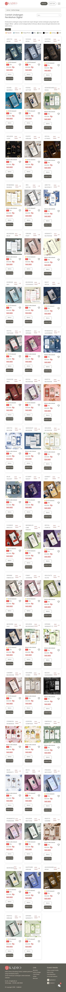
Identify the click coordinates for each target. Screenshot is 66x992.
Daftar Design (15, 10)
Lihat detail (16, 40)
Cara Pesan (36, 974)
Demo (9, 74)
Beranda (35, 970)
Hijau (40, 33)
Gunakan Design (9, 78)
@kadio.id (52, 980)
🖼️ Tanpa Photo (26, 33)
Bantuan (35, 978)
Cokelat (61, 33)
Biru (35, 33)
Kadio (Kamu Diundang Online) (13, 971)
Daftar (52, 3)
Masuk (44, 3)
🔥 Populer (8, 33)
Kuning (54, 33)
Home (8, 10)
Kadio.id (51, 983)
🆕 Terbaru (16, 33)
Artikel (34, 976)
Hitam (46, 33)
